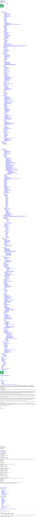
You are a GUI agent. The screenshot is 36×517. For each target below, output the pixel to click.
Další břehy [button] (7, 269)
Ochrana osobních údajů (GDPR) (8, 23)
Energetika (3, 499)
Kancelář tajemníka (8, 158)
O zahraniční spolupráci (7, 132)
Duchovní (7, 196)
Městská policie (6, 58)
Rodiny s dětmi (6, 105)
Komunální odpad (8, 230)
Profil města (5, 100)
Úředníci (7, 205)
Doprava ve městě (6, 67)
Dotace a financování (6, 96)
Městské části (3, 491)
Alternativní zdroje (6, 73)
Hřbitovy (5, 43)
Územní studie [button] (7, 334)
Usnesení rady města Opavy (9, 223)
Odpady (5, 136)
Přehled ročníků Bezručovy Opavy (11, 268)
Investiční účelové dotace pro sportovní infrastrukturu (10, 64)
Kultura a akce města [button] (5, 74)
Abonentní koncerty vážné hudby (8, 77)
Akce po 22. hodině (6, 80)
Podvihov (5, 28)
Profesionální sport (6, 115)
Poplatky (5, 51)
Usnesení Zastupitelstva (8, 222)
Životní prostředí (3, 507)
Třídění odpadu (6, 352)
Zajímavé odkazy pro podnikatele (8, 102)
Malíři (6, 199)
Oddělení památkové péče (9, 166)
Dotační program (6, 312)
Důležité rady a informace (7, 56)
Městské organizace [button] (5, 31)
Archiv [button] (5, 252)
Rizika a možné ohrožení (7, 55)
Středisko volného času (7, 192)
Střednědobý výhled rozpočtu (7, 14)
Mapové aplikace (6, 86)
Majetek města (3, 500)
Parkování (7, 229)
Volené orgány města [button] (5, 47)
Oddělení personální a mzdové (9, 167)
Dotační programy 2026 (7, 62)
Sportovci (7, 203)
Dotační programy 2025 (7, 249)
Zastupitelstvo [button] (6, 218)
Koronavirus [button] (5, 244)
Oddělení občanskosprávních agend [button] (11, 172)
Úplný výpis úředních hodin (3, 487)
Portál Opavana (3, 141)
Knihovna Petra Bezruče (7, 34)
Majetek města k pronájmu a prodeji (8, 83)
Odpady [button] (5, 347)
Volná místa (5, 175)
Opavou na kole (6, 68)
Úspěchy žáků (6, 328)
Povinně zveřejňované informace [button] (6, 215)
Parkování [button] (5, 259)
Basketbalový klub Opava (7, 32)
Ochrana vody (6, 135)
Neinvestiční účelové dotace (7, 63)
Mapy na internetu (6, 285)
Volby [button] (3, 130)
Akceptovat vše (2, 516)
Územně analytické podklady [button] (9, 333)
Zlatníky (5, 185)
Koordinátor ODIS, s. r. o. (7, 70)
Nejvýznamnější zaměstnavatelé (8, 99)
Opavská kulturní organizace (7, 190)
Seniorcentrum (6, 36)
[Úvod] (3, 10)
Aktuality (5, 54)
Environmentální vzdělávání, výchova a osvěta (9, 349)
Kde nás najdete (5, 143)
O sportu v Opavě (6, 314)
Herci (6, 197)
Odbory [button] (5, 157)
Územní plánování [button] (6, 332)
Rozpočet (5, 152)
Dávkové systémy (6, 111)
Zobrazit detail (9, 516)
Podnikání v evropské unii (7, 298)
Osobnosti (5, 41)
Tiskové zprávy (6, 290)
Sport (2, 366)
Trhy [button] (3, 125)
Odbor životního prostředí (9, 165)
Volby (2, 506)
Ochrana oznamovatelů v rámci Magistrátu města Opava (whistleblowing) (12, 24)
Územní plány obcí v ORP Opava (9, 336)
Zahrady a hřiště (6, 122)
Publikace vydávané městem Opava (8, 44)
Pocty (6, 235)
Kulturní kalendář (6, 75)
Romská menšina (6, 108)
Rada (5, 48)
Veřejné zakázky (6, 22)
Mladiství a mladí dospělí (7, 304)
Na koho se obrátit (6, 98)
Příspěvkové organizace (7, 13)
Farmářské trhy (6, 126)
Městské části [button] (4, 180)
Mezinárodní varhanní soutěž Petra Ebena (10, 271)
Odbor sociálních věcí (8, 163)
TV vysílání (5, 93)
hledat (1, 2)
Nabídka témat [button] (3, 238)
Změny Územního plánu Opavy (9, 337)
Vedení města (5, 49)
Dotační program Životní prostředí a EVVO (11, 326)
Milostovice (5, 27)
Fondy (6, 236)
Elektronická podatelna (7, 25)
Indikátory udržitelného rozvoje (7, 140)
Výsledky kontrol (11, 171)
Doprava (3, 358)
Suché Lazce (5, 29)
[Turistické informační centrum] (1, 7)
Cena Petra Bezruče (6, 79)
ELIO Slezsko (6, 187)
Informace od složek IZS (7, 240)
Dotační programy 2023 (8, 254)
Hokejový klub (6, 33)
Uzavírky (5, 69)
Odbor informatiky (8, 160)
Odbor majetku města (6, 84)
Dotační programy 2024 (8, 255)
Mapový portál (3, 360)
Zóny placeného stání (8, 260)
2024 (7, 220)
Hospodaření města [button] (5, 12)
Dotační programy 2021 (8, 253)
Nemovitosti (7, 232)
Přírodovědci (7, 201)
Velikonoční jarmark (6, 127)
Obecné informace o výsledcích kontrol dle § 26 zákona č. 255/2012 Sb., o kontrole (13, 216)
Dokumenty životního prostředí (7, 139)
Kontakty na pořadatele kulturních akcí (8, 78)
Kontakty (5, 20)
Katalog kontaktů (2, 456)
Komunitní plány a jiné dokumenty (10, 309)
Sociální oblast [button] (4, 302)
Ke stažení (5, 57)
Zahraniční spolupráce (4, 369)
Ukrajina (5, 246)
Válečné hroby (7, 212)
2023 (7, 219)
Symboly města (6, 195)
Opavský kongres (8, 278)
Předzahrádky (7, 237)
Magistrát (3, 490)
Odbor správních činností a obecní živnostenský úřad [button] (12, 170)
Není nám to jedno (6, 283)
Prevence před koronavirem (9, 245)
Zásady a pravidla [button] (6, 231)
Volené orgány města (4, 494)
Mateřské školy (7, 321)
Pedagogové (7, 207)
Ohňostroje (5, 243)
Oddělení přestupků (9, 173)
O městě (3, 492)
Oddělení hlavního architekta (9, 168)
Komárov (5, 26)
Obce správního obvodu (7, 177)
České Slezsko (6, 40)
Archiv (5, 65)
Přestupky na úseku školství (7, 327)
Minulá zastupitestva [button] (6, 224)
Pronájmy (7, 233)
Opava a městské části (9, 335)
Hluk (5, 137)
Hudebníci (7, 198)
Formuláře (5, 18)
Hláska (5, 94)
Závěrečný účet (6, 154)
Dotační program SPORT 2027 (7, 317)
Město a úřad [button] (3, 149)
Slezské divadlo (6, 37)
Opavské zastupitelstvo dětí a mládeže (8, 123)
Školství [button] (4, 319)
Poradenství (5, 306)
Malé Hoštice (5, 182)
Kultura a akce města (4, 359)
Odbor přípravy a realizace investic (10, 162)
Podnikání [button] (4, 95)
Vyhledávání (5, 293)
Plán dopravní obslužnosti (7, 262)
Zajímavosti (7, 209)
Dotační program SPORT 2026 (7, 118)
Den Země (7, 325)
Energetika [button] (4, 71)
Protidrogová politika (6, 110)
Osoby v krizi (6, 107)
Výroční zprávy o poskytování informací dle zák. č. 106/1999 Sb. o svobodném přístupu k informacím (15, 45)
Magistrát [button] (4, 17)
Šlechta (7, 204)
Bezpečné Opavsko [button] (5, 53)
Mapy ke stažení (6, 87)
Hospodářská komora (6, 97)
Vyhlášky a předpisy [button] (5, 50)
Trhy (2, 367)
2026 (7, 221)
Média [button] (3, 91)
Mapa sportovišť (6, 116)
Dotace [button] (4, 60)
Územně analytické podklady (7, 89)
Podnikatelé (7, 200)
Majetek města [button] (4, 82)
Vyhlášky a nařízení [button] (6, 226)
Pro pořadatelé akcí (6, 81)
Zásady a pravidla (6, 52)
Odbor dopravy (7, 159)
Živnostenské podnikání (7, 103)
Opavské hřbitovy (8, 210)
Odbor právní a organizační (9, 161)
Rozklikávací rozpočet (6, 15)
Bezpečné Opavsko (4, 497)
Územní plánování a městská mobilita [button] (7, 128)
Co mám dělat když (6, 241)
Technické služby (6, 38)
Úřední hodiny (4, 354)
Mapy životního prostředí (7, 138)
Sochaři (7, 202)
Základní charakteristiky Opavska (8, 301)
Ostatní (6, 227)
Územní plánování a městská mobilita (6, 368)
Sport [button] (3, 113)
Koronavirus (5, 59)
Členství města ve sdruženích (7, 208)
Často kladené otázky (8, 213)
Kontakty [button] (3, 142)
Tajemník (5, 19)
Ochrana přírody (6, 134)
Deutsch (3, 1)
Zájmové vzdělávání (6, 121)
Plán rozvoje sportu (6, 117)
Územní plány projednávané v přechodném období (11, 338)
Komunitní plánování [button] (6, 308)
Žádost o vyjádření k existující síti (8, 88)
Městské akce (5, 76)
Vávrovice (5, 30)
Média (2, 361)
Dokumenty (7, 340)
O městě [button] (4, 39)
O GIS (5, 288)
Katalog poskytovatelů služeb (7, 307)
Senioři (5, 106)
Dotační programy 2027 (7, 61)
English (1, 1)
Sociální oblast (3, 365)
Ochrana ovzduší (6, 345)
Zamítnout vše (5, 516)
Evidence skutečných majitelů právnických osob (9, 251)
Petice (6, 234)
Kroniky (5, 42)
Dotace (2, 357)
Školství (2, 504)
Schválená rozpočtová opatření (7, 153)
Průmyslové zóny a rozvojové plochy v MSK (9, 299)
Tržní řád (7, 228)
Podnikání (3, 502)
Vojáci (6, 206)
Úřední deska (4, 46)
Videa (5, 90)
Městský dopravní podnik (7, 35)
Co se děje (5, 92)
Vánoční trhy (5, 331)
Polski (4, 1)
